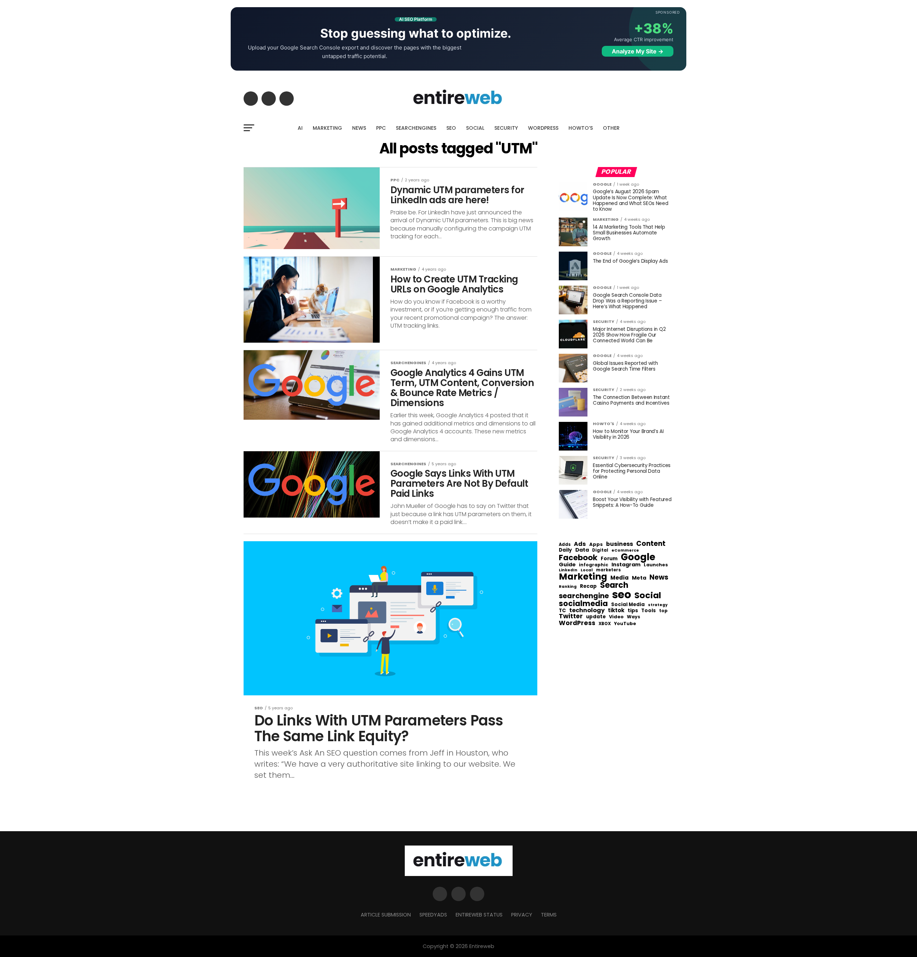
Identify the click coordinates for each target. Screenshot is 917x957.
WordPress (577, 623)
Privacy (521, 914)
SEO (451, 128)
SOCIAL (475, 128)
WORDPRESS (543, 128)
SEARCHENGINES (416, 128)
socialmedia (583, 604)
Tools (648, 610)
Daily (565, 550)
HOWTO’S (580, 128)
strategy (658, 605)
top (663, 611)
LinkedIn (568, 570)
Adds (565, 545)
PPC (381, 128)
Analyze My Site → (637, 51)
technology (587, 610)
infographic (593, 565)
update (596, 616)
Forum (609, 558)
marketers (608, 570)
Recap (588, 586)
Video (616, 617)
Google (638, 557)
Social (647, 595)
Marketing (583, 576)
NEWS (359, 128)
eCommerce (625, 551)
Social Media (628, 604)
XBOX (605, 624)
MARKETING (327, 128)
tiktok (616, 610)
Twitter (571, 616)
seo (621, 594)
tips (633, 610)
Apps (596, 544)
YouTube (625, 624)
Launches (656, 565)
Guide (567, 564)
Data (582, 550)
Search (614, 585)
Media (619, 578)
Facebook (578, 557)
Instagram (625, 564)
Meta (639, 578)
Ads (580, 544)
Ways (633, 617)
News (658, 577)
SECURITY (506, 128)
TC (562, 610)
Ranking (568, 587)
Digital (600, 550)
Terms (549, 914)
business (619, 544)
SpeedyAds (433, 914)
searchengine (584, 596)
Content (651, 543)
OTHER (611, 128)
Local (587, 570)
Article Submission (386, 914)
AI (300, 128)
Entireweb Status (479, 914)
